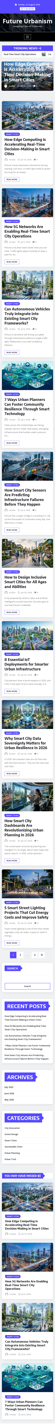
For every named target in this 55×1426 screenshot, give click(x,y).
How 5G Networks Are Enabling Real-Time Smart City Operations (27, 231)
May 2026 (9, 1099)
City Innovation (12, 1128)
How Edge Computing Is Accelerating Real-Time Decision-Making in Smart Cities (27, 146)
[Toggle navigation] (27, 36)
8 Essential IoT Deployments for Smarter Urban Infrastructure (26, 664)
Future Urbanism (27, 21)
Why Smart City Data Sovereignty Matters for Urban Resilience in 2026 (25, 743)
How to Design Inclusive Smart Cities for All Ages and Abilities (25, 582)
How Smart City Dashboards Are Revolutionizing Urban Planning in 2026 (23, 827)
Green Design (11, 1134)
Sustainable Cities (13, 1146)
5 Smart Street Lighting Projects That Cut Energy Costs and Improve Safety (26, 912)
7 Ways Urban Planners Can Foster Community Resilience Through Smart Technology (27, 406)
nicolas (40, 86)
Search (12, 968)
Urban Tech (10, 1159)
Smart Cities (11, 1140)
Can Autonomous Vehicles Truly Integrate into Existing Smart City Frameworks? (27, 316)
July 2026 (9, 1087)
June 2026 (9, 1093)
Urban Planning (12, 1153)
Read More (12, 179)
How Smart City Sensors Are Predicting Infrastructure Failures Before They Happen (25, 497)
